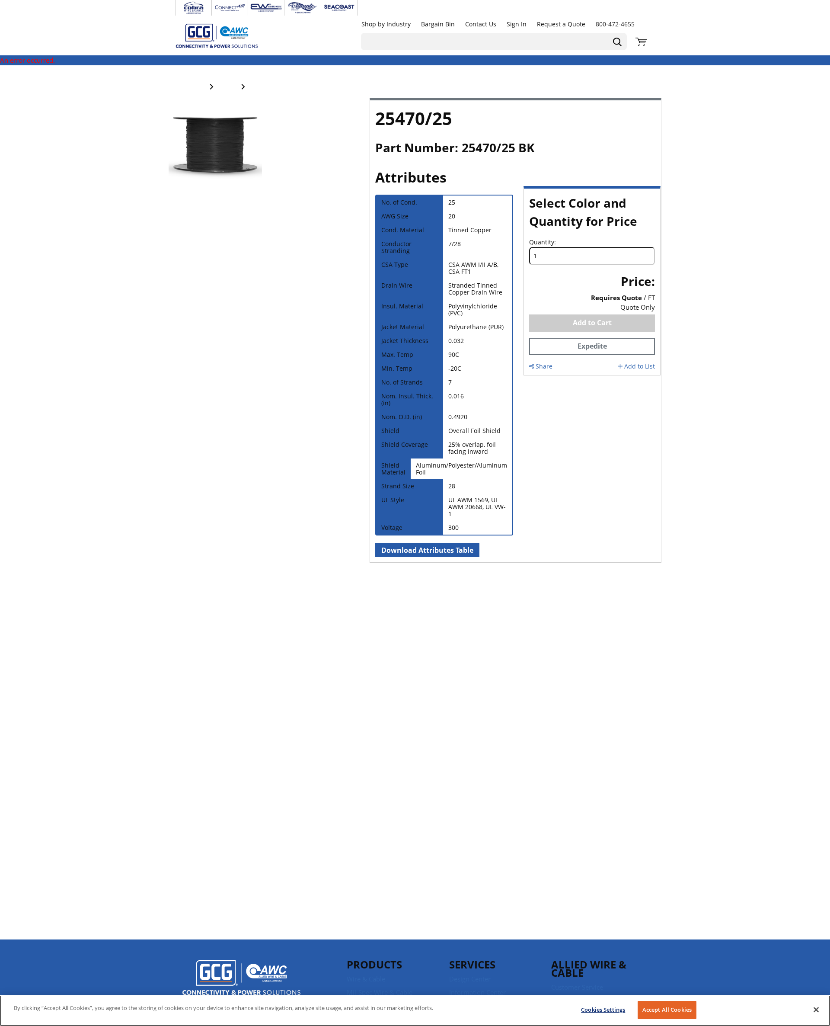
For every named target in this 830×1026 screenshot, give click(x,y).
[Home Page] (226, 35)
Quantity (541, 242)
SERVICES (472, 964)
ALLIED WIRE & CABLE (588, 968)
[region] (415, 1010)
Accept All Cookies (667, 1009)
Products (374, 964)
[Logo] (241, 978)
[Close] (816, 1009)
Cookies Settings (603, 1009)
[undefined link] (194, 8)
